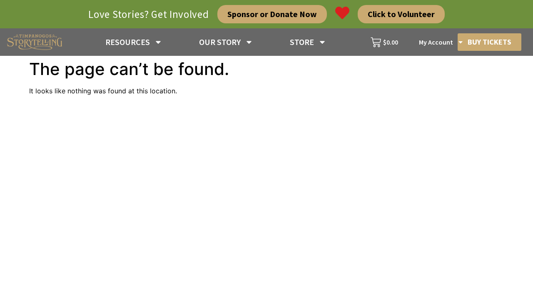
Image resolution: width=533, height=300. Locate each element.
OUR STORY (220, 42)
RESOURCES (127, 42)
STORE (302, 42)
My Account (436, 42)
